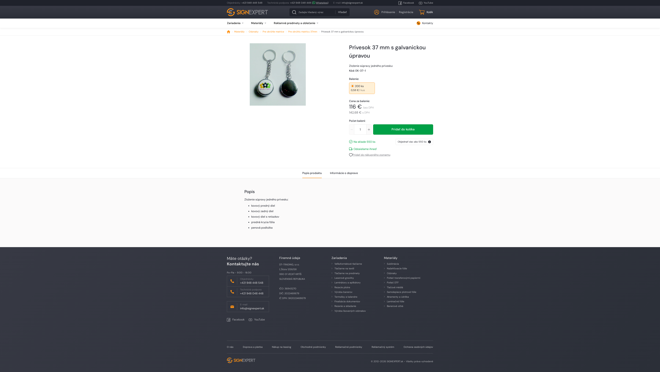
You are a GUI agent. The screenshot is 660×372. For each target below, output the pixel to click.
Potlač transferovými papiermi (403, 277)
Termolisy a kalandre (345, 296)
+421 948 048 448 (300, 2)
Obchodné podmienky (313, 346)
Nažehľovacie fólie (397, 268)
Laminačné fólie (395, 301)
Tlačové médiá (395, 287)
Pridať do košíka (403, 129)
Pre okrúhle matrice (273, 31)
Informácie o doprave (344, 173)
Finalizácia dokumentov (347, 301)
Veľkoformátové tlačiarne (348, 263)
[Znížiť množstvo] (351, 129)
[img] (277, 74)
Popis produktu (312, 173)
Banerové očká (395, 306)
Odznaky (253, 31)
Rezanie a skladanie (345, 306)
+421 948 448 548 (251, 2)
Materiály (239, 31)
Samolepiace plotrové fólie (401, 292)
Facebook (408, 2)
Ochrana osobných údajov (418, 346)
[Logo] (247, 12)
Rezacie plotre (342, 287)
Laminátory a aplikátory (347, 282)
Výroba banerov (343, 292)
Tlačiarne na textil (344, 268)
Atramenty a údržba (398, 296)
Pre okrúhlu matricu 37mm (302, 31)
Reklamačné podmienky (348, 346)
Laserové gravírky (344, 277)
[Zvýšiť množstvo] (368, 129)
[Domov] (228, 31)
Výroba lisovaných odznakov (350, 310)
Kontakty (427, 23)
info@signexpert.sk (352, 2)
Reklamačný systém (383, 346)
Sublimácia (393, 263)
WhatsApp (322, 2)
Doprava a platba (253, 346)
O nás (230, 346)
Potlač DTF (393, 282)
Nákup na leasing (281, 346)
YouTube (428, 2)
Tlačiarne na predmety (347, 273)
